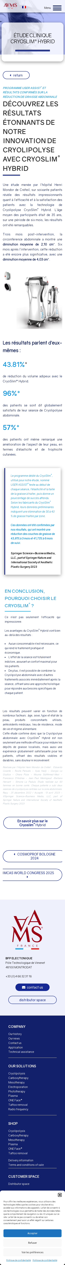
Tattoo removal (18, 1104)
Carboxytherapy (18, 1078)
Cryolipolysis (16, 1073)
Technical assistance (21, 1051)
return (18, 75)
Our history (15, 1034)
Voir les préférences (33, 1252)
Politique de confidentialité (18, 1260)
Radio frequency (18, 1109)
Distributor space (18, 1184)
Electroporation (18, 1087)
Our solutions (22, 1066)
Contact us (14, 1043)
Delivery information (20, 1160)
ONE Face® (15, 1100)
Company (16, 1027)
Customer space (23, 1176)
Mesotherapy (16, 1082)
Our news (14, 1038)
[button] (60, 1195)
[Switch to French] (24, 6)
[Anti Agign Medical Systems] (10, 6)
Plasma (13, 1095)
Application (15, 1047)
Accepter (32, 1233)
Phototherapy (16, 1091)
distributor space (32, 1000)
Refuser (32, 1242)
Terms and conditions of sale (26, 1165)
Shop (13, 1123)
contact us (34, 987)
